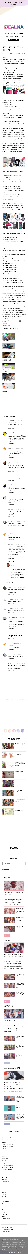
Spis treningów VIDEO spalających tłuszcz (20, 764)
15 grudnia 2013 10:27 (19, 599)
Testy (12, 36)
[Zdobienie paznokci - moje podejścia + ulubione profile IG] (14, 952)
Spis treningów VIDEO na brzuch (19, 772)
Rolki (3, 1216)
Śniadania (5, 1158)
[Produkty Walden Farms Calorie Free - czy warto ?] (9, 922)
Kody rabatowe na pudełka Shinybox (13, 233)
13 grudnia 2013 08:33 (18, 497)
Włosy (4, 1194)
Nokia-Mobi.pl (12, 663)
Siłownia (4, 1214)
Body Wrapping (6, 1199)
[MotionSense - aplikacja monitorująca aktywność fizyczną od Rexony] (9, 1119)
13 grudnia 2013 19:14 (20, 544)
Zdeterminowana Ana (14, 617)
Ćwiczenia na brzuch (8, 1144)
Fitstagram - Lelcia (10, 1020)
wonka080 (11, 432)
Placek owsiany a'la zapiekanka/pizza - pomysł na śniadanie (20, 910)
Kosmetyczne (19, 36)
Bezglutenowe (6, 1163)
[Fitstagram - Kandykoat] (9, 1041)
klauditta (10, 497)
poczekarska (11, 521)
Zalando (4, 124)
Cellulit (4, 1196)
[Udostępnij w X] (24, 55)
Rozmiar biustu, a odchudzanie (19, 753)
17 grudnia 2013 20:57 (16, 654)
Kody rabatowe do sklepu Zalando (13, 96)
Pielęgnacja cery (7, 1201)
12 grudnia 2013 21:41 (19, 432)
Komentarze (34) (9, 1023)
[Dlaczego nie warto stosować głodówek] (9, 1049)
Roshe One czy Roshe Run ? (12, 1082)
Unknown (10, 533)
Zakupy (6, 36)
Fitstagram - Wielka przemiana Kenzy (20, 1055)
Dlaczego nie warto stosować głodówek (20, 744)
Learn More (11, 1252)
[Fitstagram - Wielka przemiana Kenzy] (9, 1058)
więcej (7, 935)
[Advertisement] (14, 404)
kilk (15, 271)
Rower (4, 1209)
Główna (10, 2)
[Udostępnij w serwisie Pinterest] (20, 55)
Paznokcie (5, 1192)
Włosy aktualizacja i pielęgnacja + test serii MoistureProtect (20, 985)
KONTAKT (21, 2)
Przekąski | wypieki (8, 1165)
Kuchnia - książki (7, 1169)
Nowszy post (6, 699)
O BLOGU (15, 2)
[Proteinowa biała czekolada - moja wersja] (14, 890)
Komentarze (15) (9, 1084)
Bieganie (4, 1212)
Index (11, 699)
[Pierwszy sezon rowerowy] (9, 931)
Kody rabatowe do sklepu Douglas (13, 231)
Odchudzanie (6, 1181)
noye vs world (12, 462)
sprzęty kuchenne (7, 1167)
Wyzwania (20, 33)
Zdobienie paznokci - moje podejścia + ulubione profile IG (13, 957)
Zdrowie (4, 1179)
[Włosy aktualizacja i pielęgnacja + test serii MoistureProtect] (9, 988)
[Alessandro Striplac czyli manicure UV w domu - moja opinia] (9, 997)
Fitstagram (5, 1175)
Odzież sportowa (7, 1227)
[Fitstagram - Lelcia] (14, 1018)
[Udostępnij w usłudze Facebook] (22, 55)
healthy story (11, 448)
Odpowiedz (11, 428)
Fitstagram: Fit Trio (20, 781)
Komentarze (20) (7, 53)
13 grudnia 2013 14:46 (18, 533)
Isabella (10, 484)
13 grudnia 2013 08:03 (18, 484)
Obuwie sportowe (7, 1229)
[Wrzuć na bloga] (22, 53)
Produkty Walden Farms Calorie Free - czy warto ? (20, 919)
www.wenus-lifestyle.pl (14, 420)
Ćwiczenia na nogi (7, 1146)
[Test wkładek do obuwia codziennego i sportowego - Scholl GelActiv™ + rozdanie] (9, 1101)
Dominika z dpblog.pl (13, 643)
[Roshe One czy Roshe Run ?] (14, 1079)
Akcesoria (5, 1236)
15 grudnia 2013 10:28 (19, 608)
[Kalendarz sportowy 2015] (9, 1110)
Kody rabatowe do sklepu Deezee (12, 171)
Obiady (4, 1160)
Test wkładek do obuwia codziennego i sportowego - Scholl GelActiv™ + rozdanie (20, 1099)
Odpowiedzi (10, 561)
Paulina (13, 564)
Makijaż (4, 1203)
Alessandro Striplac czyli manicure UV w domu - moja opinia (20, 994)
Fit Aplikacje (6, 1218)
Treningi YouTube (7, 1137)
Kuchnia (13, 33)
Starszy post (22, 699)
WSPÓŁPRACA (14, 4)
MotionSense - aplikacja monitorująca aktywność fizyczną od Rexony (20, 1116)
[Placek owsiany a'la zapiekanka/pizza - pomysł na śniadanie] (9, 913)
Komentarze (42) (9, 897)
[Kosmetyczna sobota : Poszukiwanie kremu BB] (9, 979)
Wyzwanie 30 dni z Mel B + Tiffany (19, 809)
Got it (19, 1252)
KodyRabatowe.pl (8, 74)
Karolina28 (11, 599)
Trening (6, 33)
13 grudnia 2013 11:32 (20, 521)
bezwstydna (11, 587)
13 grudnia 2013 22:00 (20, 587)
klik (9, 102)
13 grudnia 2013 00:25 (20, 475)
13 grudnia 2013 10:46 (20, 509)
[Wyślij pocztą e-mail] (24, 53)
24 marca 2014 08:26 (20, 663)
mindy (9, 654)
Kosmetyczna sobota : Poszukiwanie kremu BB (20, 976)
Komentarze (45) (9, 961)
